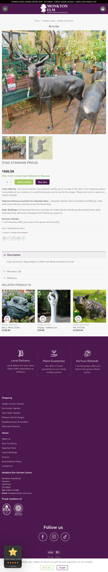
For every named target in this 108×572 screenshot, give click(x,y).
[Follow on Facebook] (43, 537)
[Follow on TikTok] (65, 537)
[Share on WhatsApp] (4, 238)
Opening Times (9, 448)
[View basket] (103, 9)
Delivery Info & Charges (13, 417)
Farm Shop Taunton (11, 413)
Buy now (42, 182)
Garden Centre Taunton (13, 404)
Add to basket (24, 182)
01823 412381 (12, 490)
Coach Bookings (9, 452)
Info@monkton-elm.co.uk (20, 493)
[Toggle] (4, 255)
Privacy (51, 557)
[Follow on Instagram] (54, 537)
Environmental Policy (11, 461)
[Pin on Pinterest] (18, 238)
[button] (5, 9)
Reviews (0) (14, 271)
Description (14, 254)
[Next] (100, 82)
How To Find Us (9, 443)
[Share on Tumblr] (23, 238)
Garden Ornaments (65, 21)
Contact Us (7, 466)
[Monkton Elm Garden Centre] (54, 9)
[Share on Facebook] (9, 238)
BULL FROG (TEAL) (11, 327)
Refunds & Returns (11, 426)
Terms (57, 557)
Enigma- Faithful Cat (47, 327)
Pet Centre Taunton (11, 408)
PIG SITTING (79, 327)
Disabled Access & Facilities (15, 422)
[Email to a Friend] (14, 238)
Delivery (12, 277)
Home (37, 21)
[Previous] (7, 82)
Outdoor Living (48, 21)
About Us (6, 439)
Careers (5, 457)
